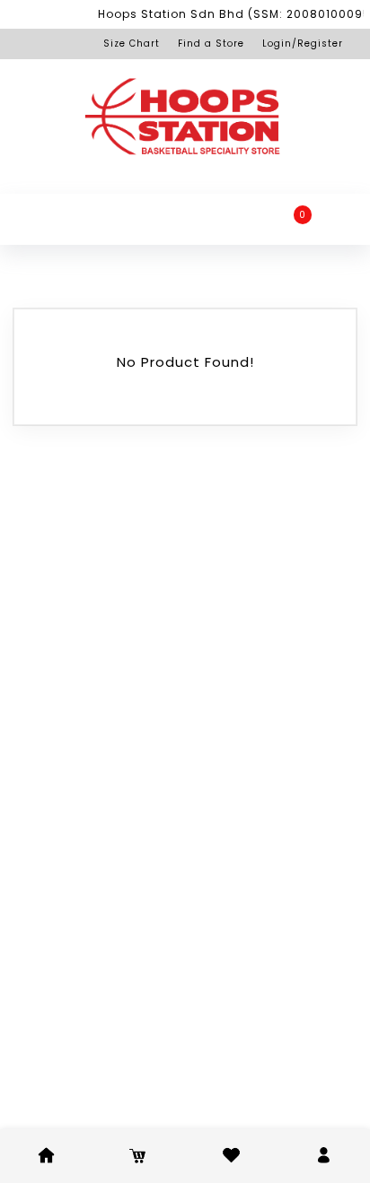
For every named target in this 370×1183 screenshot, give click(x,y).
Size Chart (131, 43)
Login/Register (302, 43)
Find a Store (211, 43)
